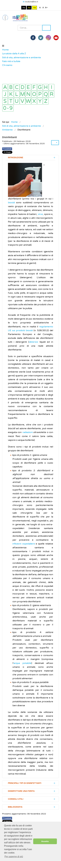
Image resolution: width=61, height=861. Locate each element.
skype (56, 38)
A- (40, 7)
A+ (46, 7)
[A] (5, 87)
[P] (40, 94)
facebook (33, 38)
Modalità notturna (18, 7)
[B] (11, 87)
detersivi (33, 341)
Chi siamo (7, 65)
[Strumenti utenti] (55, 142)
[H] (46, 87)
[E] (28, 87)
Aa (23, 7)
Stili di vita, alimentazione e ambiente (21, 57)
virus (40, 214)
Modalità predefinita (14, 7)
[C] (17, 87)
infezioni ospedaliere (23, 543)
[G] (40, 87)
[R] (51, 94)
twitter (41, 38)
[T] (11, 101)
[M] (22, 94)
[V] (22, 101)
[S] (5, 101)
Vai (46, 28)
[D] (22, 87)
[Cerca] (3, 69)
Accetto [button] (45, 841)
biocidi (12, 202)
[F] (34, 87)
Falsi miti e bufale (11, 61)
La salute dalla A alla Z (14, 53)
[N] (28, 94)
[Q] (46, 94)
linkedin (48, 38)
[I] (51, 87)
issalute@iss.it (31, 1)
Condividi (7, 149)
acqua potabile (22, 663)
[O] (34, 94)
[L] (17, 94)
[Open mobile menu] (3, 45)
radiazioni (27, 432)
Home (5, 49)
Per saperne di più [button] (14, 856)
